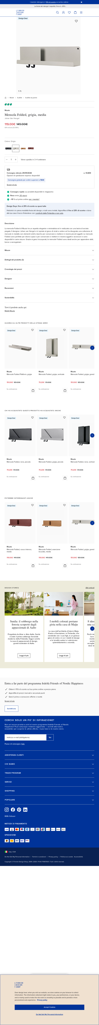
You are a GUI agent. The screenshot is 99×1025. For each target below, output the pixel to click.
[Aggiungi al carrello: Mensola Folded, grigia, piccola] (65, 478)
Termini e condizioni (39, 857)
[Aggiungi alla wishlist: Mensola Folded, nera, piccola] (32, 417)
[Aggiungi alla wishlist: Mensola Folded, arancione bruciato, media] (64, 505)
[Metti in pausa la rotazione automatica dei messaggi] (81, 2)
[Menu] (81, 12)
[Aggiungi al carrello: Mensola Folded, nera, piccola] (33, 478)
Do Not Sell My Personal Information (17, 857)
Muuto (7, 110)
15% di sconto (51, 2)
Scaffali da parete (31, 98)
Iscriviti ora (11, 709)
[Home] (5, 98)
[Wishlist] (69, 12)
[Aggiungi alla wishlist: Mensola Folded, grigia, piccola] (64, 417)
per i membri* (34, 199)
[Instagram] (7, 810)
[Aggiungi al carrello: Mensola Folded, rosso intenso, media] (33, 565)
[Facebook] (13, 810)
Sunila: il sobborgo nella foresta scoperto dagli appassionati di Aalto (24, 624)
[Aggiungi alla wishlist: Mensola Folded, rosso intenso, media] (32, 505)
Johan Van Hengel (12, 118)
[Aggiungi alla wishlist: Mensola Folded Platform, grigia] (32, 329)
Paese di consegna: (13, 744)
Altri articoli (90, 588)
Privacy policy (53, 857)
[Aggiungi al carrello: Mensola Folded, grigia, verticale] (65, 390)
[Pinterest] (19, 810)
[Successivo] (92, 628)
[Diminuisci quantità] (7, 160)
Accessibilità (78, 857)
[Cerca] (57, 12)
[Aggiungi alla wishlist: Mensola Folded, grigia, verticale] (64, 329)
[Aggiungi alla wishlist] (76, 21)
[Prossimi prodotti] (92, 348)
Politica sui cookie (66, 857)
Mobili (12, 98)
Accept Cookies (49, 1007)
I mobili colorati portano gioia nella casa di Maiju (64, 622)
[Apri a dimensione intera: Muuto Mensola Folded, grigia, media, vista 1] (48, 55)
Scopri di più (10, 701)
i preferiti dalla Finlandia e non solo (49, 213)
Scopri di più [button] (12, 185)
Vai (50, 737)
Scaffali (19, 98)
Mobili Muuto (10, 311)
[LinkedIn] (25, 810)
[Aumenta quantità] (16, 160)
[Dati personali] (63, 12)
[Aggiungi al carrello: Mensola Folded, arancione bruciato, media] (65, 565)
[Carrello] (75, 12)
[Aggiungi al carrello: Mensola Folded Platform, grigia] (33, 390)
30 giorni (23, 195)
